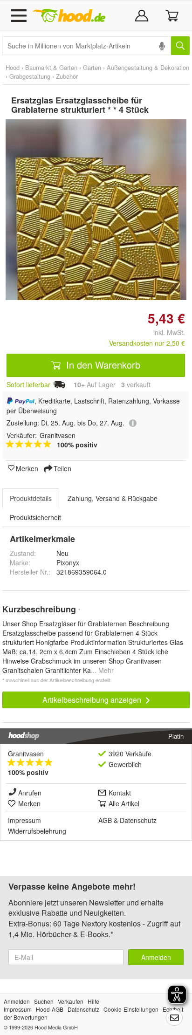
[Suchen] (180, 45)
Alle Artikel (124, 803)
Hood (13, 67)
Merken (27, 468)
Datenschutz (138, 820)
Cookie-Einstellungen (130, 1009)
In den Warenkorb (101, 364)
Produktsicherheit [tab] (35, 517)
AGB (105, 820)
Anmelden (156, 957)
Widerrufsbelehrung (37, 831)
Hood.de (69, 16)
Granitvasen (26, 753)
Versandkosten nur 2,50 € (147, 343)
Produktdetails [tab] (31, 498)
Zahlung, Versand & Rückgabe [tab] (113, 498)
